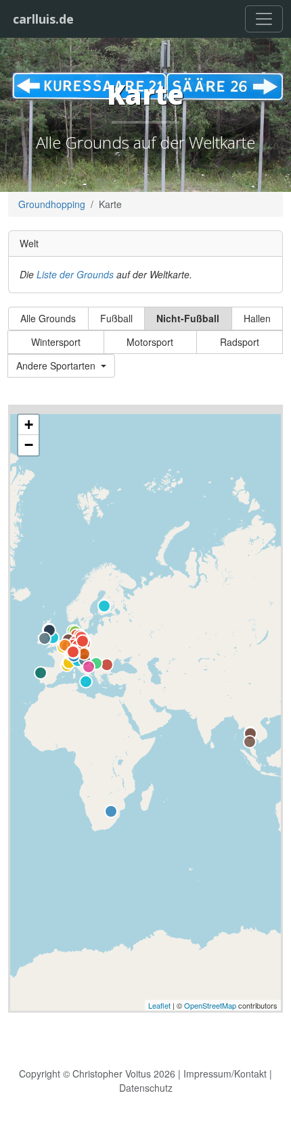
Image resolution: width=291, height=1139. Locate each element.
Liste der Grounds (75, 274)
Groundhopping (51, 204)
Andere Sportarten (57, 365)
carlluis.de (43, 19)
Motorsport (150, 342)
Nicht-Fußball (187, 318)
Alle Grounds (48, 318)
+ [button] (28, 424)
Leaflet (159, 1005)
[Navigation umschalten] (264, 18)
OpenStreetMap (210, 1005)
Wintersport (56, 342)
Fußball (116, 318)
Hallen (257, 318)
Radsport (239, 342)
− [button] (28, 444)
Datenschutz (146, 1087)
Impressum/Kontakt (225, 1073)
